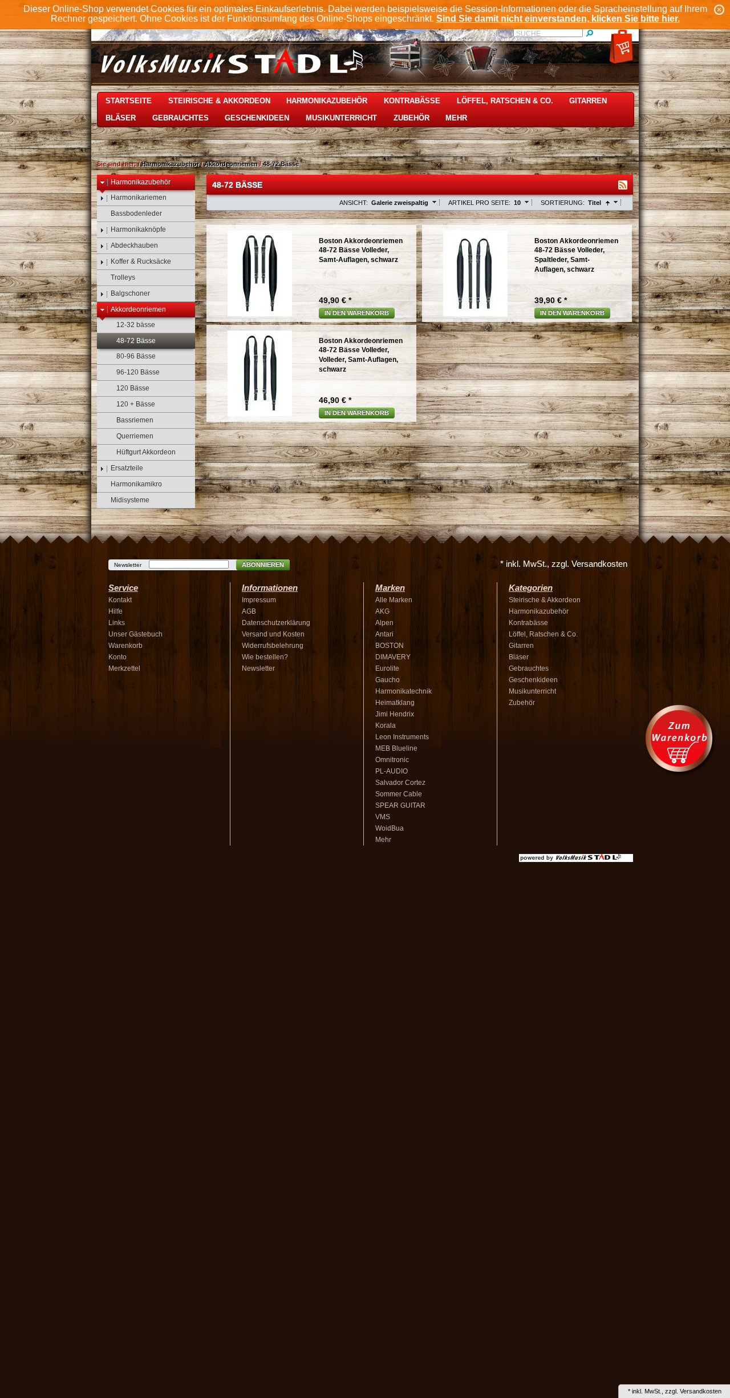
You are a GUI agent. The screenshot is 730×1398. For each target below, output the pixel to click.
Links (116, 623)
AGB (249, 611)
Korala (385, 726)
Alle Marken (393, 600)
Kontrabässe (412, 100)
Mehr (456, 118)
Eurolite (387, 668)
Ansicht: (353, 202)
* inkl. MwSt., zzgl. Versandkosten (563, 564)
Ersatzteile (127, 468)
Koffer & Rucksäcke (141, 261)
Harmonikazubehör (326, 100)
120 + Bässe (135, 404)
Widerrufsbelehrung (272, 646)
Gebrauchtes (180, 118)
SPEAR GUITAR (400, 805)
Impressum (259, 600)
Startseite (129, 100)
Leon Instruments (402, 737)
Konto (117, 657)
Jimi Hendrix (394, 714)
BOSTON (389, 646)
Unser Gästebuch (135, 634)
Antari (384, 634)
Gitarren (588, 100)
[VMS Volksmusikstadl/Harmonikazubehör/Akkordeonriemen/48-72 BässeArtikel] (622, 185)
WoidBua (389, 828)
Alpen (384, 623)
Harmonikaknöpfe (138, 229)
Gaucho (387, 680)
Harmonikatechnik (403, 691)
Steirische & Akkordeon (219, 100)
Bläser (121, 118)
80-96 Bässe (136, 356)
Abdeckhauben (134, 245)
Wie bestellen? (265, 657)
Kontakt (120, 600)
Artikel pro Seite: (479, 202)
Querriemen (134, 436)
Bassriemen (134, 420)
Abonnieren (263, 564)
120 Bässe (132, 388)
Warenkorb (125, 646)
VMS (382, 817)
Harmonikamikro (136, 484)
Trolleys (123, 277)
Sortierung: (563, 202)
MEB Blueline (396, 748)
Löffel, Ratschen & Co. (505, 100)
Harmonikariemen (139, 198)
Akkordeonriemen (231, 163)
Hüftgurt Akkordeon (146, 452)
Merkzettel (124, 668)
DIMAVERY (393, 657)
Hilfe (115, 611)
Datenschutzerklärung (276, 623)
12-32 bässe (135, 325)
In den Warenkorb (357, 312)
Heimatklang (395, 703)
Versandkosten (700, 1391)
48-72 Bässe (281, 163)
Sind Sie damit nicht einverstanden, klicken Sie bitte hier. (558, 18)
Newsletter (127, 565)
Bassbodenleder (136, 213)
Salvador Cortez (400, 783)
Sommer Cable (398, 794)
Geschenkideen (257, 118)
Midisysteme (130, 500)
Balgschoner (130, 293)
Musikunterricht (341, 118)
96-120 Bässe (138, 372)
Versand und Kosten (273, 634)
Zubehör (411, 118)
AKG (382, 611)
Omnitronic (392, 760)
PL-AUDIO (391, 771)
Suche (528, 34)
